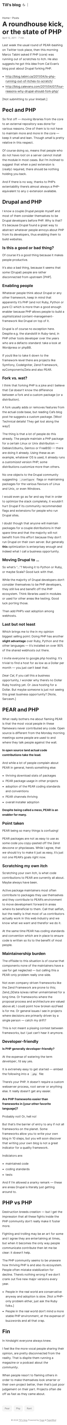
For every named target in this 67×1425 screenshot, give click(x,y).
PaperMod (51, 1420)
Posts (15, 17)
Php (18, 1408)
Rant (29, 1408)
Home (6, 17)
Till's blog (11, 4)
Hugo (42, 1420)
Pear (7, 1408)
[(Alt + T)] (24, 5)
